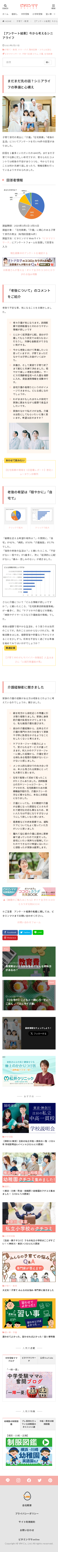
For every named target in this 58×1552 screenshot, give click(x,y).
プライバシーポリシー (27, 1513)
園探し (15, 14)
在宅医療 (48, 54)
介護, (41, 54)
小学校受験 (37, 14)
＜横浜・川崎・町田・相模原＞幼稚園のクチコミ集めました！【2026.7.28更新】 (28, 1192)
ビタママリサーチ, (13, 54)
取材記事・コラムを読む (40, 49)
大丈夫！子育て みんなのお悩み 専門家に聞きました (28, 1290)
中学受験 (25, 14)
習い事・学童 (52, 14)
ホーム (5, 14)
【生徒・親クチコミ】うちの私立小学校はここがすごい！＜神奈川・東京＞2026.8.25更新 (28, 1242)
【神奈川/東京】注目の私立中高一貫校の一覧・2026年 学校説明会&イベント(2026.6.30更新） (28, 1143)
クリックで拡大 (16, 527)
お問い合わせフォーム (29, 922)
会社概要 (27, 1505)
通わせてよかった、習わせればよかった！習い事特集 (28, 1336)
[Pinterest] (10, 937)
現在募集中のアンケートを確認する (29, 253)
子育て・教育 (22, 21)
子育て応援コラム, (30, 54)
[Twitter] (25, 932)
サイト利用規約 (27, 1521)
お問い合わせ (27, 1530)
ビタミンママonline (29, 1539)
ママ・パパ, (23, 49)
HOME (8, 21)
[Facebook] (10, 932)
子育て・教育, (11, 49)
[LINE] (38, 932)
